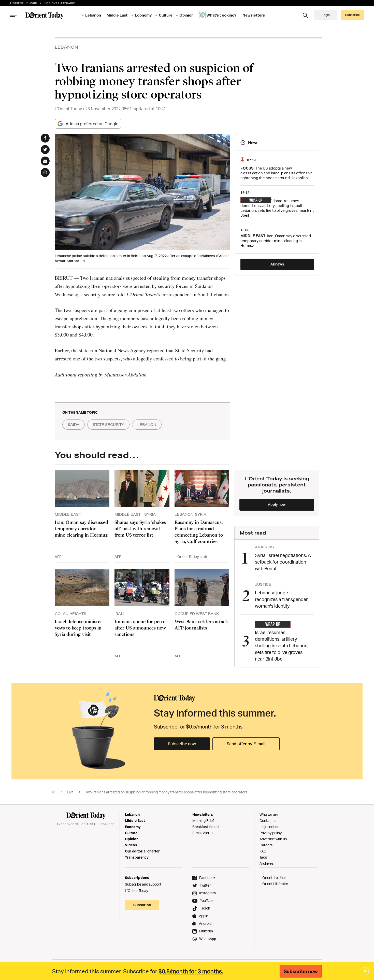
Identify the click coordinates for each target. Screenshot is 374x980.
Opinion (131, 839)
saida (73, 424)
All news (277, 264)
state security (108, 424)
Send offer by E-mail (246, 743)
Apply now (277, 504)
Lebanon (132, 814)
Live (70, 792)
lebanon (146, 424)
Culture (131, 833)
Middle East (135, 820)
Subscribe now (182, 743)
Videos (131, 845)
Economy (133, 826)
